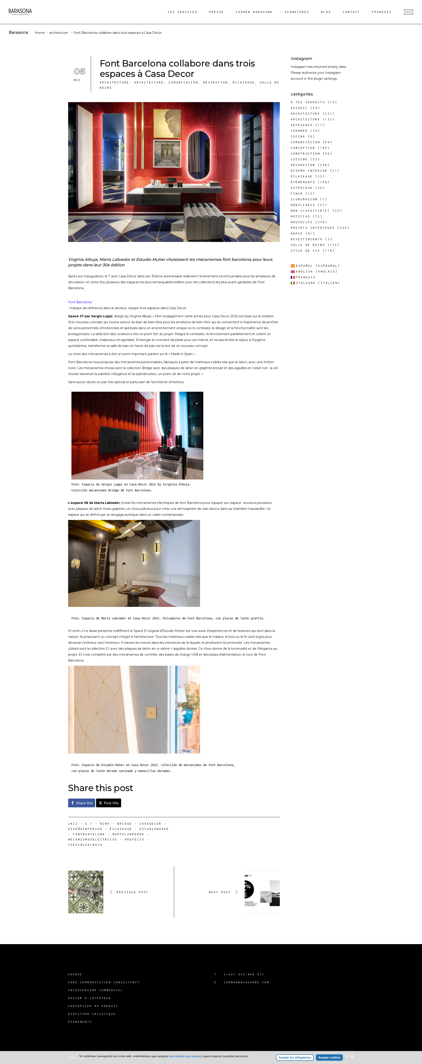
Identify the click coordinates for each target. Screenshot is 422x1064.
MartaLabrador (129, 834)
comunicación (183, 82)
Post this (111, 803)
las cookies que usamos (186, 1056)
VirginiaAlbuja (85, 844)
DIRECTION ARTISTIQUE (92, 1013)
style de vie (305, 250)
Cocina (298, 136)
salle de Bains (308, 245)
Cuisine (299, 159)
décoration (215, 82)
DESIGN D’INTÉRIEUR (89, 998)
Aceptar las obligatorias (295, 1057)
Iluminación (304, 199)
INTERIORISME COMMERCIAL (95, 990)
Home (40, 33)
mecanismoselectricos (92, 839)
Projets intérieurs (313, 227)
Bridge (124, 823)
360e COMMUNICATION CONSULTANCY (104, 982)
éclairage (244, 82)
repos (297, 233)
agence (75, 974)
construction (305, 153)
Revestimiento (307, 239)
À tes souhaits (308, 102)
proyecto (135, 839)
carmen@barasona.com (246, 982)
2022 (73, 823)
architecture (58, 33)
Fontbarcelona (89, 834)
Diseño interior (309, 170)
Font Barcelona (80, 302)
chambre (299, 130)
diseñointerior (85, 829)
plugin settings (326, 79)
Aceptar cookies (329, 1057)
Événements (303, 182)
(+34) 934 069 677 (244, 974)
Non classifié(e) (310, 210)
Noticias (301, 216)
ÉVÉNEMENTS (80, 1021)
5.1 (89, 823)
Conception (303, 148)
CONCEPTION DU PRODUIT (93, 1005)
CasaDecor (151, 823)
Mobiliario (303, 205)
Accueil (299, 108)
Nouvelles (302, 222)
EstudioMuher (154, 829)
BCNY (105, 823)
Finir (297, 193)
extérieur (302, 187)
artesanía (302, 125)
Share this (84, 803)
